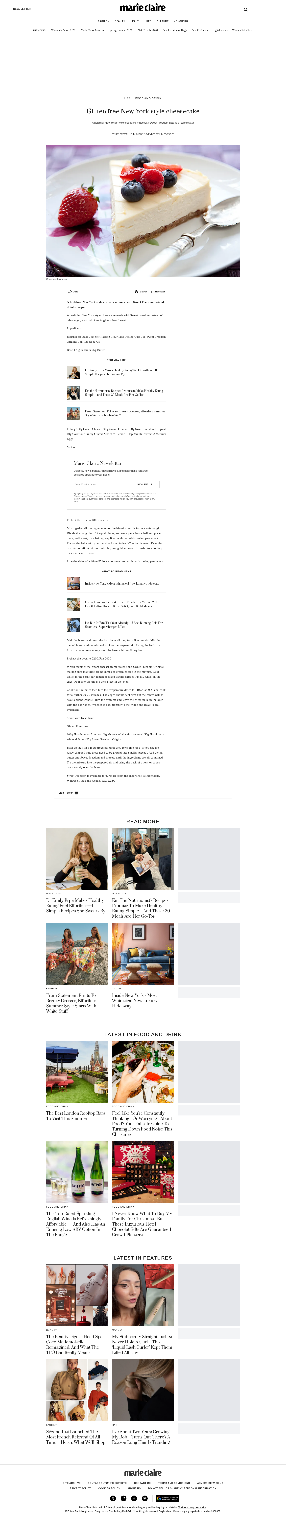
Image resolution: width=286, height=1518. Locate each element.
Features (169, 134)
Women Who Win (242, 30)
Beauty (120, 21)
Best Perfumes (199, 30)
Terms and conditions (174, 1483)
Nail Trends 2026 (148, 30)
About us (134, 1488)
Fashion (103, 21)
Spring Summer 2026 (121, 30)
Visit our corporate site (192, 1507)
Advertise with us (210, 1483)
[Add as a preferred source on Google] (188, 1498)
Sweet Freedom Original (148, 666)
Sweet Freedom (76, 775)
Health (136, 21)
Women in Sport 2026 (63, 30)
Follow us (143, 292)
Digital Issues (220, 30)
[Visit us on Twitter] (113, 1498)
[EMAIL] (76, 793)
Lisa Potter (121, 134)
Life (148, 21)
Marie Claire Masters (92, 30)
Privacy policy (80, 1488)
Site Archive (72, 1483)
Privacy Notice (80, 496)
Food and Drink (148, 98)
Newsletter (160, 292)
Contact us (142, 1483)
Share (75, 292)
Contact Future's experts (107, 1483)
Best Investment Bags (174, 30)
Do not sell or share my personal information (182, 1488)
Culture (163, 21)
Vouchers (181, 21)
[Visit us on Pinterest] (145, 1498)
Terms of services (110, 493)
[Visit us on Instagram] (123, 1498)
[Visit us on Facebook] (134, 1498)
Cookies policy (109, 1488)
